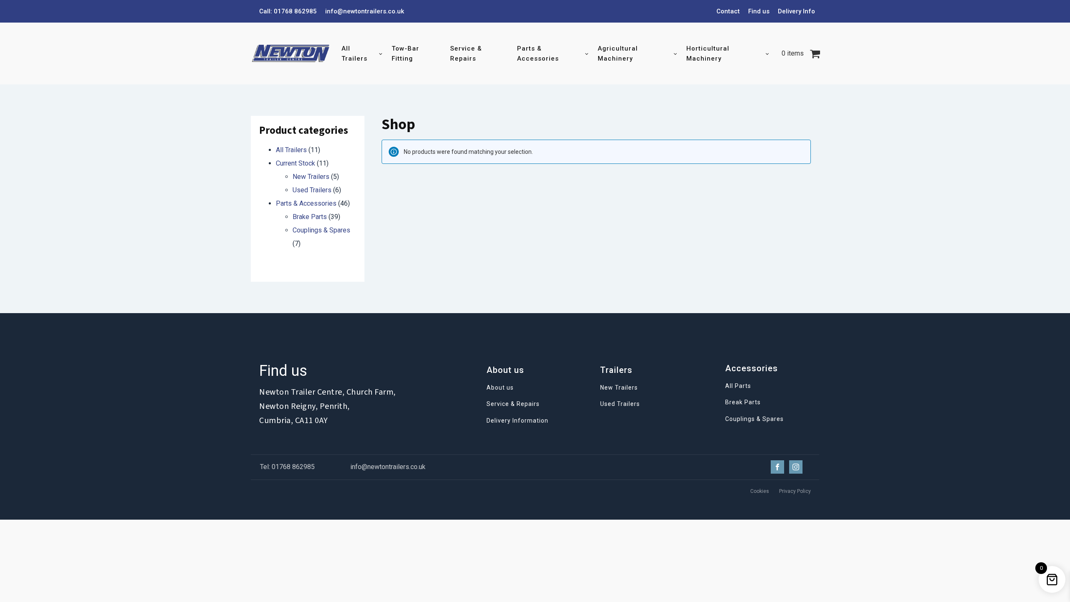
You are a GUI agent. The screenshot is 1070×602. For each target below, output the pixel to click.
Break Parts (743, 402)
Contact (728, 11)
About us (500, 388)
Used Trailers (312, 190)
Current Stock (295, 163)
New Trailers (311, 177)
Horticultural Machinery (707, 53)
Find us (758, 11)
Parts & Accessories (538, 53)
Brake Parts (310, 217)
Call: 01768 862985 (288, 11)
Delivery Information (517, 421)
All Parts (738, 386)
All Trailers (354, 53)
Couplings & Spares (321, 230)
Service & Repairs (466, 53)
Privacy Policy (795, 491)
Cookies (759, 491)
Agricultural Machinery (618, 53)
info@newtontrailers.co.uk (364, 11)
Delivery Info (796, 11)
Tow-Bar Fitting (405, 53)
